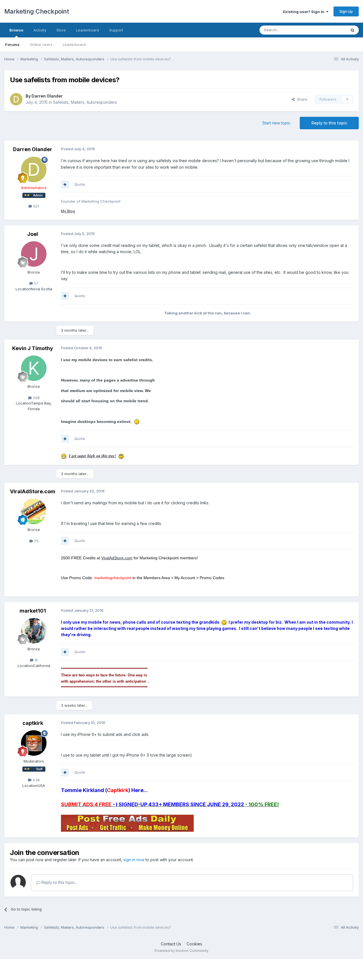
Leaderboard (74, 44)
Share (301, 99)
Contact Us (171, 943)
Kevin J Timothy (32, 348)
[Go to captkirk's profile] (34, 743)
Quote (79, 184)
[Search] (352, 30)
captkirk (32, 723)
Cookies (194, 943)
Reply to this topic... (58, 882)
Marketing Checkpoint (36, 11)
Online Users (41, 44)
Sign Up (346, 11)
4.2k (35, 780)
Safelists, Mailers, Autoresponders (85, 102)
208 (36, 397)
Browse (16, 30)
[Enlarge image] (137, 421)
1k (35, 660)
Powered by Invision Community (181, 951)
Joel (32, 234)
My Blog (68, 211)
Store (61, 30)
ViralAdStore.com (32, 491)
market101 (33, 611)
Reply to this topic (329, 122)
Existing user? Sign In (304, 11)
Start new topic (276, 122)
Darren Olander (47, 96)
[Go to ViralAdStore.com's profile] (34, 511)
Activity (39, 30)
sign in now (133, 859)
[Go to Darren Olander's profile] (16, 99)
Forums (12, 44)
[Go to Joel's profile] (34, 254)
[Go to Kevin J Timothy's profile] (34, 368)
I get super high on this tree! (92, 456)
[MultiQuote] (65, 185)
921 (35, 206)
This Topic (330, 30)
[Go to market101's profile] (34, 630)
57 (36, 283)
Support (116, 30)
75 (36, 541)
